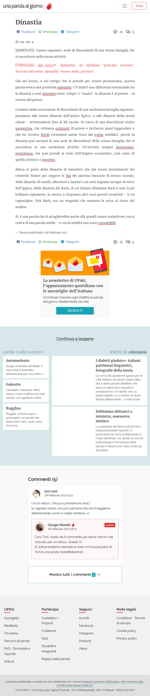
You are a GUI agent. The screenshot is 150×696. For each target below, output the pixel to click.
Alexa (83, 648)
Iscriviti (84, 618)
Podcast (85, 641)
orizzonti (62, 128)
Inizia (139, 6)
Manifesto (11, 626)
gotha (98, 135)
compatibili (106, 223)
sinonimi (49, 93)
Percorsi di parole (16, 641)
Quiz (45, 638)
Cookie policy (126, 631)
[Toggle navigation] (124, 6)
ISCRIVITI (75, 311)
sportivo (48, 160)
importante (125, 147)
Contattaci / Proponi (50, 620)
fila (68, 176)
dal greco (46, 65)
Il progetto (11, 618)
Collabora (49, 631)
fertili (45, 135)
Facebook (86, 626)
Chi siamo (11, 633)
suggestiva (23, 128)
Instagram (86, 633)
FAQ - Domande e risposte (17, 651)
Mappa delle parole (56, 659)
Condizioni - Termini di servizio (131, 620)
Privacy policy (127, 638)
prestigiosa (24, 153)
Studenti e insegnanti (49, 648)
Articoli (9, 661)
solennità (64, 87)
